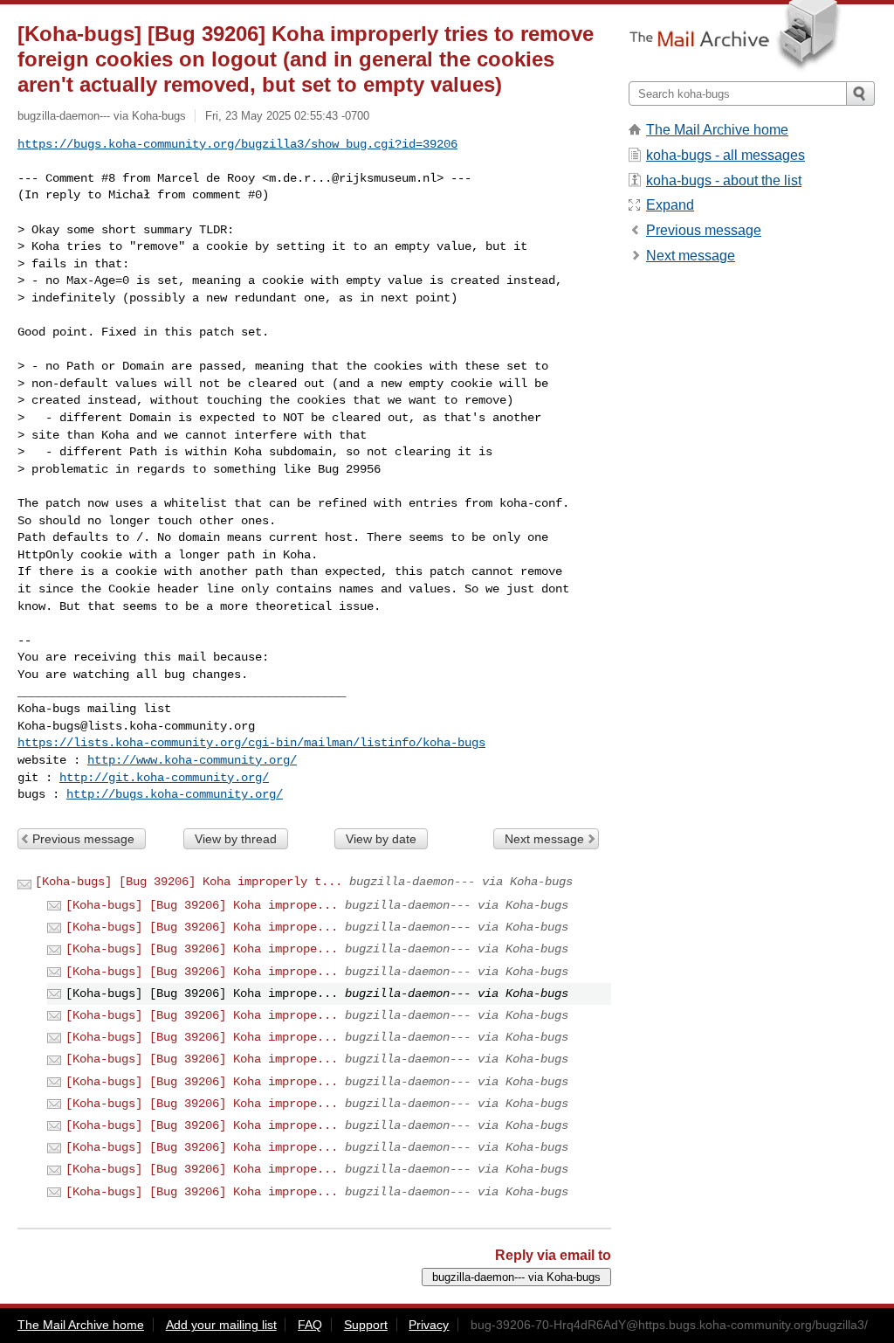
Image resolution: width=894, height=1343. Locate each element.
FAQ (310, 1325)
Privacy (429, 1325)
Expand (670, 204)
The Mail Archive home (717, 129)
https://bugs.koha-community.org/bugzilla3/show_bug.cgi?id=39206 (237, 144)
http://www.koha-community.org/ (192, 760)
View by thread (236, 839)
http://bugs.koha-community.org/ (174, 794)
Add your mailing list (221, 1325)
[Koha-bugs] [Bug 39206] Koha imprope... (201, 905)
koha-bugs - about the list (723, 180)
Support (366, 1325)
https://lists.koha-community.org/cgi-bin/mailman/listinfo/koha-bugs (251, 743)
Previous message (83, 839)
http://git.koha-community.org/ (164, 778)
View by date (381, 839)
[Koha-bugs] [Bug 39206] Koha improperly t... (188, 882)
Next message (544, 839)
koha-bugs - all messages (725, 155)
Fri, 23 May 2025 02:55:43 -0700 (287, 115)
